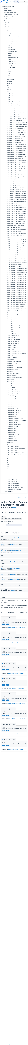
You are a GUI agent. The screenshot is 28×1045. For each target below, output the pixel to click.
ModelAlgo (9, 81)
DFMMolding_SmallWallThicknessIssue (16, 223)
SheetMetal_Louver (12, 430)
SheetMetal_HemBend (12, 426)
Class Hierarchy (9, 27)
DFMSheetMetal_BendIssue (14, 231)
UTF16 (8, 473)
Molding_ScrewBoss (12, 357)
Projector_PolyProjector (13, 387)
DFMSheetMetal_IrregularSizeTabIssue (16, 252)
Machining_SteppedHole (13, 335)
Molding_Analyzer (11, 345)
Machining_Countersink (13, 319)
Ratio (9, 69)
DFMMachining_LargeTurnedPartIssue (16, 132)
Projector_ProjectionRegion (14, 394)
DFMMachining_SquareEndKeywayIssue (17, 173)
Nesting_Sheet (10, 381)
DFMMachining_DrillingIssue (14, 116)
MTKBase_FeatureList (12, 369)
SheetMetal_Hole (11, 428)
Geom (8, 77)
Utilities (9, 89)
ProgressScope (11, 383)
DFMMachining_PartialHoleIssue (15, 158)
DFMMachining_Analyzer (13, 104)
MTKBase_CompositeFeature (14, 361)
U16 (8, 465)
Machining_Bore (11, 317)
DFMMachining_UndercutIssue (14, 179)
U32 (8, 467)
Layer (9, 59)
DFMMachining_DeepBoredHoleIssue (16, 108)
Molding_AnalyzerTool (12, 347)
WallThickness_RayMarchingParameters (17, 452)
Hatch (9, 55)
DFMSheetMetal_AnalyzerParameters (16, 229)
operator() (3, 538)
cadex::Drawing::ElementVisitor (16, 627)
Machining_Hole (11, 331)
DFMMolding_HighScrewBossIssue (15, 187)
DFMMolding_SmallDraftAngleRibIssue (16, 215)
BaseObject (10, 93)
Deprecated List (9, 491)
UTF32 (8, 475)
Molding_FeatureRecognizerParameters (17, 353)
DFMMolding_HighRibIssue (13, 185)
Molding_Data (10, 349)
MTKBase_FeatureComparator (14, 367)
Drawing (9, 33)
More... (9, 514)
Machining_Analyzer (12, 312)
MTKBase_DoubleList (12, 363)
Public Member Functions (22, 497)
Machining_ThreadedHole (13, 339)
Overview (6, 8)
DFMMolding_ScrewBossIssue (14, 205)
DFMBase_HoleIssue (12, 97)
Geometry (10, 53)
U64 (8, 469)
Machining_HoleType (12, 481)
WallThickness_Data (12, 450)
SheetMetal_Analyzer (12, 396)
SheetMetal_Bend (11, 402)
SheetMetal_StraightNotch (13, 434)
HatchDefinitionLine (13, 57)
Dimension (10, 43)
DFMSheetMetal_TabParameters (15, 310)
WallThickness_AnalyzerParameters (16, 448)
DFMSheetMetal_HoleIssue (13, 237)
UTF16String (10, 442)
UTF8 (8, 477)
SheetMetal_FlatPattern (13, 422)
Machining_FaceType (12, 479)
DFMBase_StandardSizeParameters (16, 102)
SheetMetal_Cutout (12, 414)
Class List (7, 22)
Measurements (10, 79)
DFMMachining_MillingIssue (14, 142)
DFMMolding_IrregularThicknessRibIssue (17, 193)
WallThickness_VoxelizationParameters (17, 454)
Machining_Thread (11, 337)
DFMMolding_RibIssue (12, 203)
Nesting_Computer (11, 375)
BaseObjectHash (11, 95)
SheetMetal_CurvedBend (13, 412)
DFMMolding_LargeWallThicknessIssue (17, 199)
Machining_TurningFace (13, 341)
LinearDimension (12, 61)
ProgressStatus (11, 385)
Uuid (8, 444)
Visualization (7, 18)
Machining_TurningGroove (13, 343)
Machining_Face (11, 323)
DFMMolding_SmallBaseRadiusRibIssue (17, 207)
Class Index (8, 24)
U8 (7, 471)
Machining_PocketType (13, 485)
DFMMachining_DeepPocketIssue (15, 112)
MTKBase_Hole (10, 371)
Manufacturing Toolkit (8, 6)
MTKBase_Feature (11, 365)
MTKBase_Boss (10, 359)
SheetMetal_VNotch (12, 440)
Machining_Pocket (11, 333)
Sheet (9, 71)
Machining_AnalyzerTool (13, 314)
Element (10, 47)
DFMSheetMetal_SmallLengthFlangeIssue (17, 304)
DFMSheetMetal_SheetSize (14, 266)
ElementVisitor (11, 49)
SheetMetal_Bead (11, 400)
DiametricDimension (13, 41)
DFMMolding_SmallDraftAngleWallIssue (17, 219)
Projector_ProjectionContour (14, 392)
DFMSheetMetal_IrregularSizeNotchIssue (17, 250)
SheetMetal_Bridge (11, 406)
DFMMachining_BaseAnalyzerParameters (17, 106)
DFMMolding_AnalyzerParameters (15, 183)
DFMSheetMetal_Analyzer (13, 227)
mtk (8, 85)
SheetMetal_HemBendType (14, 489)
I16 (7, 456)
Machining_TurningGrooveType (15, 487)
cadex (7, 31)
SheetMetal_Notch (11, 432)
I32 (7, 458)
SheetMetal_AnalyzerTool (13, 398)
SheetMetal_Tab (11, 436)
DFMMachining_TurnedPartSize (15, 175)
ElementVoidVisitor (13, 51)
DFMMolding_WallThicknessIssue (15, 225)
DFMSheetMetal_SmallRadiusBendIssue (17, 308)
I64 (7, 460)
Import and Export (8, 16)
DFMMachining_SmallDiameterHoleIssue (17, 162)
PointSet (10, 65)
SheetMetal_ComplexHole (13, 408)
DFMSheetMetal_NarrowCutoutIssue (16, 258)
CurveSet (10, 39)
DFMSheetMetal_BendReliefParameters (17, 233)
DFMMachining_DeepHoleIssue (15, 110)
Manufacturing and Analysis (11, 14)
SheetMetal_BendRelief (13, 404)
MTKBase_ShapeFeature (13, 373)
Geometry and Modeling (10, 12)
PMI (8, 87)
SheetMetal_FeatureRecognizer (15, 418)
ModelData (9, 83)
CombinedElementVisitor (14, 37)
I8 (7, 463)
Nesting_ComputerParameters (14, 377)
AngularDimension (12, 35)
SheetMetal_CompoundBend (14, 410)
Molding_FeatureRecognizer (14, 351)
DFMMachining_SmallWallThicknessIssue (17, 170)
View (9, 75)
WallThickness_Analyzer (13, 446)
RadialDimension (12, 67)
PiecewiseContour (12, 63)
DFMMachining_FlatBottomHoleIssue (16, 118)
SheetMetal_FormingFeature (14, 424)
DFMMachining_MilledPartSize (14, 138)
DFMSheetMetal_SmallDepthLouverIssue (17, 272)
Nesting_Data (10, 379)
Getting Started (8, 10)
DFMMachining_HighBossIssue (14, 120)
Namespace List (9, 29)
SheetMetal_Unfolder (12, 438)
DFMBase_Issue (11, 100)
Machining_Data (11, 321)
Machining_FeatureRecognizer (14, 325)
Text (9, 73)
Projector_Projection (12, 390)
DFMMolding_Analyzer (12, 181)
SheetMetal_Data (11, 416)
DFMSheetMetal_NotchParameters (15, 264)
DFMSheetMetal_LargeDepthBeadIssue (17, 254)
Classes (5, 20)
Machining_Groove (11, 329)
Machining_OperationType (13, 483)
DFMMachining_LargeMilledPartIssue (16, 130)
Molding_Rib (10, 355)
